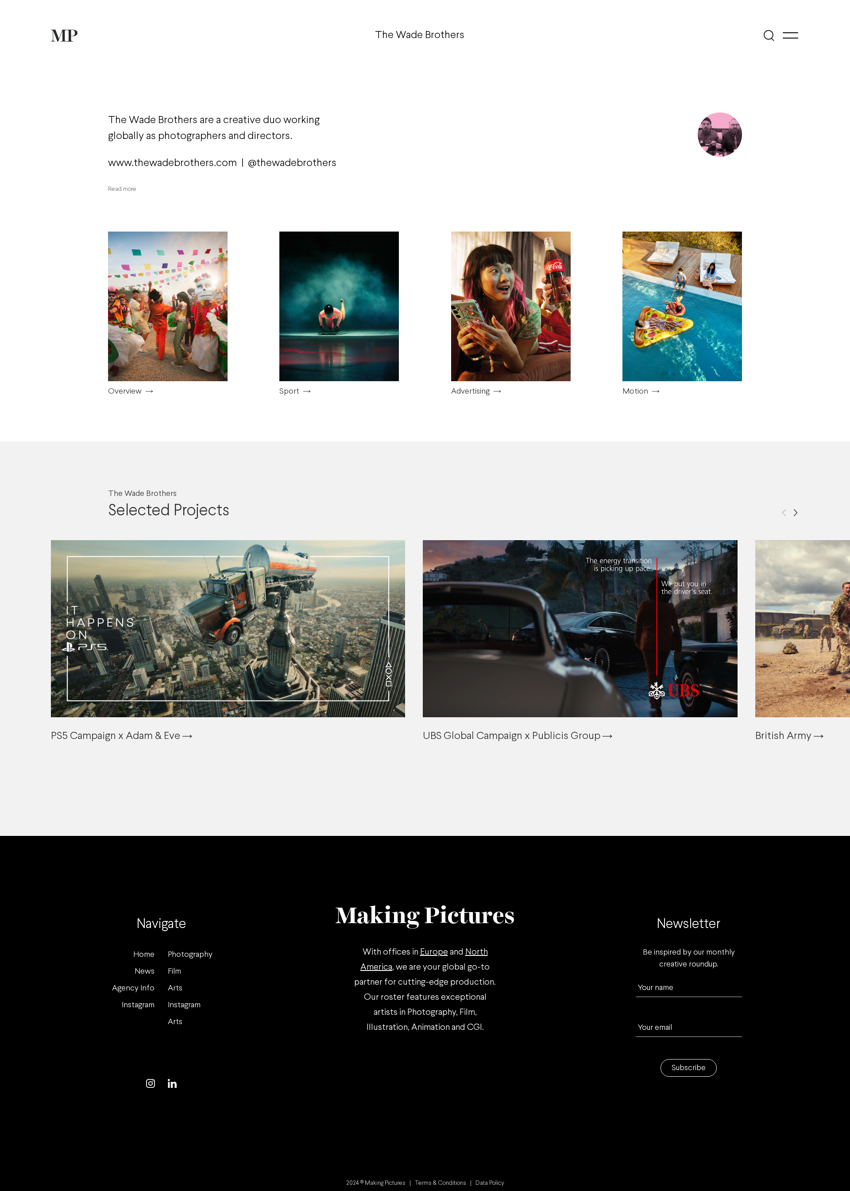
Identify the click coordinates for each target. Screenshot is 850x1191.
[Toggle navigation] (790, 35)
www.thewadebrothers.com (172, 163)
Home (144, 955)
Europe (434, 952)
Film (174, 971)
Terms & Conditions (440, 1183)
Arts (175, 988)
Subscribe (689, 1068)
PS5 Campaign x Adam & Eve (116, 736)
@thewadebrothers (292, 163)
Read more (122, 189)
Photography (190, 955)
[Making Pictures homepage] (64, 36)
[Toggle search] (769, 35)
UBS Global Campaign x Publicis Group (513, 736)
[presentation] (784, 512)
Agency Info (133, 988)
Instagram (138, 1005)
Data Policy (489, 1183)
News (145, 971)
